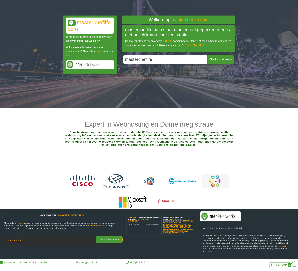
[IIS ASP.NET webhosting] (132, 201)
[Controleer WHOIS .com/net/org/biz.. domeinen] (116, 181)
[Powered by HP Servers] (182, 181)
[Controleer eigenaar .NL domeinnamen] (149, 181)
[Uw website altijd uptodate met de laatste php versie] (215, 181)
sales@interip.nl (88, 262)
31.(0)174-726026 (139, 262)
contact (99, 51)
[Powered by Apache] (167, 201)
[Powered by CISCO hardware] (83, 181)
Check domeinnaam (109, 239)
